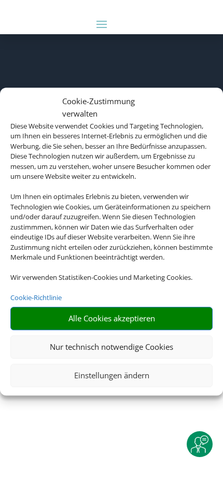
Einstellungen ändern (111, 375)
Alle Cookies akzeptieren (111, 318)
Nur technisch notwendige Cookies (111, 347)
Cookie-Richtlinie (36, 297)
